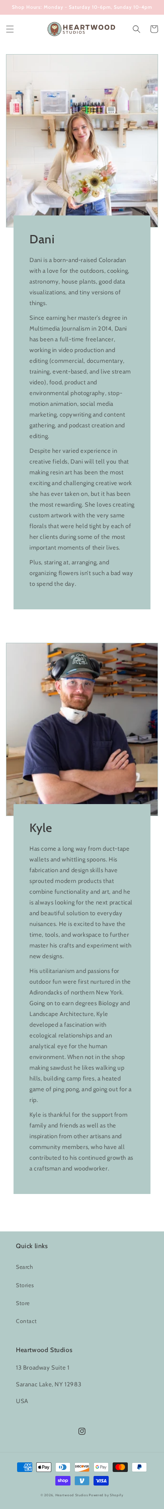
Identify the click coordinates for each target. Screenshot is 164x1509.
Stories (25, 1285)
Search (24, 1266)
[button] (10, 29)
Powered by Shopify (106, 1495)
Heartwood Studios (71, 1495)
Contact (26, 1321)
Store (23, 1303)
